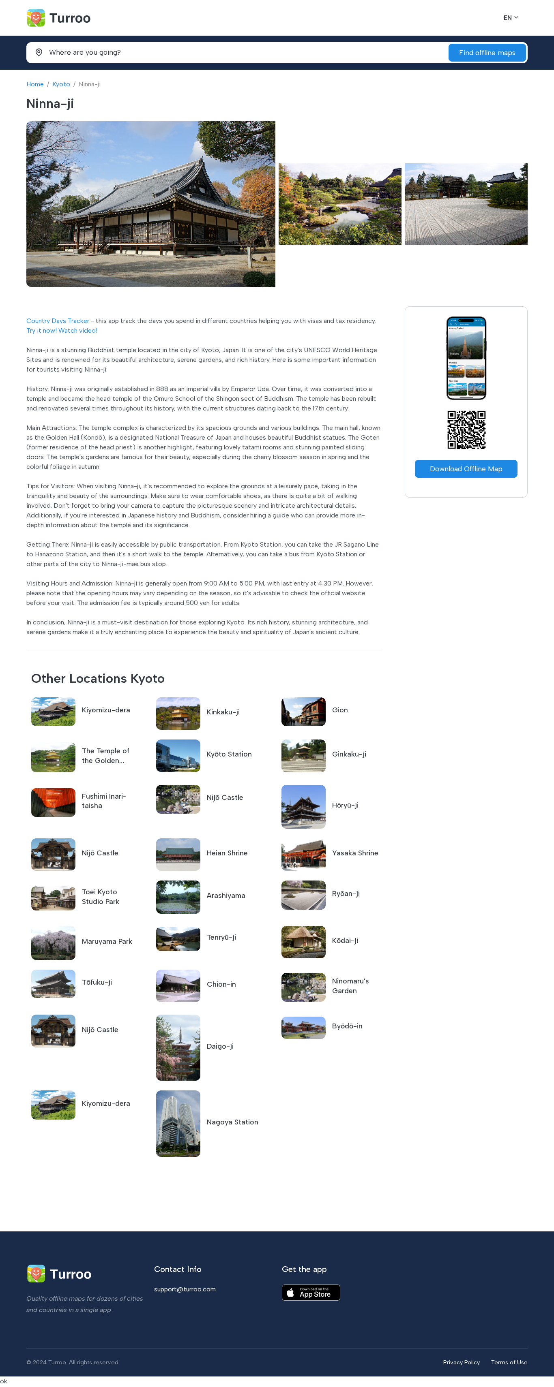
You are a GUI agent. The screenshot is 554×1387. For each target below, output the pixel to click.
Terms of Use (509, 1362)
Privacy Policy (461, 1362)
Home (35, 84)
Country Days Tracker (57, 321)
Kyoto (61, 84)
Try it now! (41, 330)
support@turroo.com (185, 1289)
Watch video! (77, 330)
